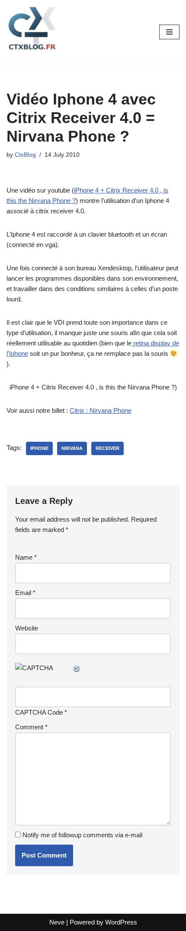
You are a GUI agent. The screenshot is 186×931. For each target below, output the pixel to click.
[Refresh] (77, 667)
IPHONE (39, 448)
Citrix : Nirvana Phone (100, 410)
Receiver (107, 448)
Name (26, 557)
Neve (56, 922)
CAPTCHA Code (39, 712)
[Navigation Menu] (169, 32)
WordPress (121, 922)
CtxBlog (25, 155)
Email (25, 592)
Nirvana (72, 448)
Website (26, 628)
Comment (31, 727)
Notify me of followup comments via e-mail (82, 835)
